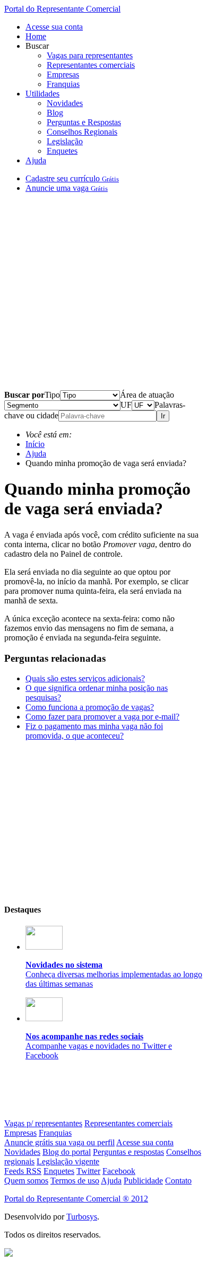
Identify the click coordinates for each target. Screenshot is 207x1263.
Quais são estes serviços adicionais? (85, 678)
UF (126, 404)
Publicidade (143, 1180)
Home (35, 36)
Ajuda (35, 160)
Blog (55, 112)
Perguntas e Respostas (84, 122)
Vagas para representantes (90, 55)
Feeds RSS (22, 1171)
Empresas (63, 74)
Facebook (118, 1171)
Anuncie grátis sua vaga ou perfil (59, 1142)
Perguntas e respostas (128, 1151)
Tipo (52, 394)
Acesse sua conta (54, 26)
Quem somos (26, 1180)
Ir (163, 416)
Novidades (65, 103)
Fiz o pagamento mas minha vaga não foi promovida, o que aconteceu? (94, 731)
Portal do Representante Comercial (62, 8)
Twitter (88, 1171)
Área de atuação (147, 394)
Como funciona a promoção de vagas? (89, 707)
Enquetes (62, 150)
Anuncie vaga (66, 187)
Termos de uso (74, 1180)
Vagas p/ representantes (43, 1123)
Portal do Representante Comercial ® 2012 (76, 1198)
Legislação (65, 141)
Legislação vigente (68, 1161)
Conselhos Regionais (82, 131)
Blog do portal (66, 1151)
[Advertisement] (103, 295)
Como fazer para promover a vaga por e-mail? (102, 716)
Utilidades (42, 93)
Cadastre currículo (72, 178)
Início (35, 444)
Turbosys (81, 1216)
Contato (178, 1180)
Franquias (63, 84)
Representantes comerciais (91, 64)
